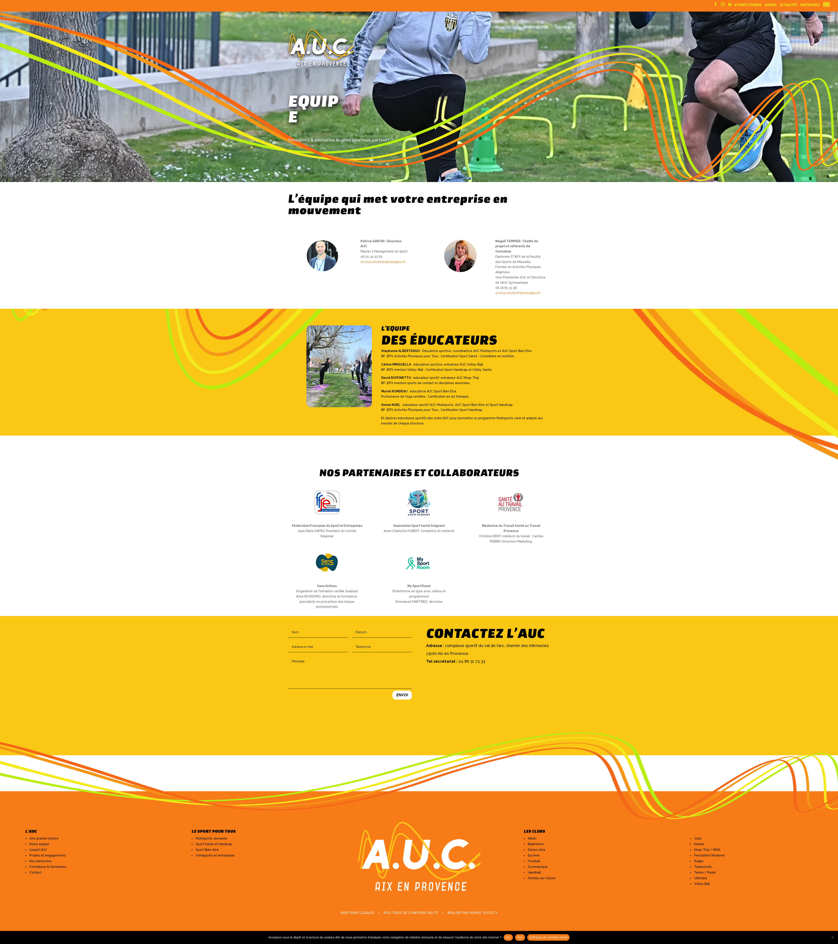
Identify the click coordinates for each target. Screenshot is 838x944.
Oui (508, 937)
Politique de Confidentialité (411, 913)
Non (520, 937)
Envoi (402, 695)
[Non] (832, 937)
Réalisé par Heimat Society (473, 913)
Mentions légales (357, 913)
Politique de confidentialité (548, 937)
